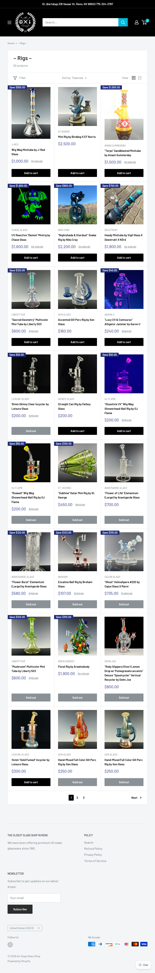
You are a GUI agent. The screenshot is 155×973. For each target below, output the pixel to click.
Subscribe (20, 909)
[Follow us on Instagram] (10, 944)
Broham (62, 576)
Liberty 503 (18, 314)
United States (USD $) (22, 928)
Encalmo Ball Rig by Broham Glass (75, 584)
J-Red (15, 144)
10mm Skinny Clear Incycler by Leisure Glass (30, 406)
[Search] (123, 22)
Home (11, 43)
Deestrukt (111, 229)
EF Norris (64, 131)
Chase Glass (19, 229)
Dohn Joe (110, 661)
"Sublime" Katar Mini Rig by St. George (76, 495)
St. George (64, 487)
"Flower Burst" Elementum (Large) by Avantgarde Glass (29, 584)
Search (88, 842)
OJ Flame (110, 398)
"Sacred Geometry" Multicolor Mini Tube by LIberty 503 (30, 322)
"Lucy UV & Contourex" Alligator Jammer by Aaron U (122, 322)
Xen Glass (64, 314)
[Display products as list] (140, 77)
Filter (22, 77)
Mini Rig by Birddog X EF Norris (77, 136)
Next (134, 797)
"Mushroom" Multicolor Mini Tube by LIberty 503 (28, 669)
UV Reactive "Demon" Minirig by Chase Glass (31, 237)
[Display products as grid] (133, 77)
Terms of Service (95, 861)
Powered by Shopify (19, 961)
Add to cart (31, 173)
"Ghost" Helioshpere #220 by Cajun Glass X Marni (122, 584)
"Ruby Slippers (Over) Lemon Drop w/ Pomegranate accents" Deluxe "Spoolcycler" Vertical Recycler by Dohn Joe (124, 673)
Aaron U (109, 314)
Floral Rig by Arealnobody (73, 666)
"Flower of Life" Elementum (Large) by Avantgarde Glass (122, 495)
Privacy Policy (93, 854)
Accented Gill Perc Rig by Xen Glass (76, 322)
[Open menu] (9, 22)
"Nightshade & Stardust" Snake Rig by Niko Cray (77, 237)
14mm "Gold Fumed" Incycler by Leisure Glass (31, 762)
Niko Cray (64, 229)
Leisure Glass (20, 398)
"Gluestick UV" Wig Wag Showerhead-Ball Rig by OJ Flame (121, 408)
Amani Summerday (115, 145)
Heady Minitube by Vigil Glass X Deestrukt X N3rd (124, 237)
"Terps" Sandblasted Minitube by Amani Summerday (123, 153)
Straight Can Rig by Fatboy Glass (74, 406)
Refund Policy (93, 848)
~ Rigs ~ (22, 43)
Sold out (31, 431)
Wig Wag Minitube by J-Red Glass (28, 152)
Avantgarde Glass (116, 487)
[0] (144, 22)
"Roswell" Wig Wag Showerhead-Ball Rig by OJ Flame (28, 497)
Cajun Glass (112, 576)
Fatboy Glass (66, 398)
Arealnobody (66, 661)
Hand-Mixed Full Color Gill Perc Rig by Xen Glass (77, 762)
